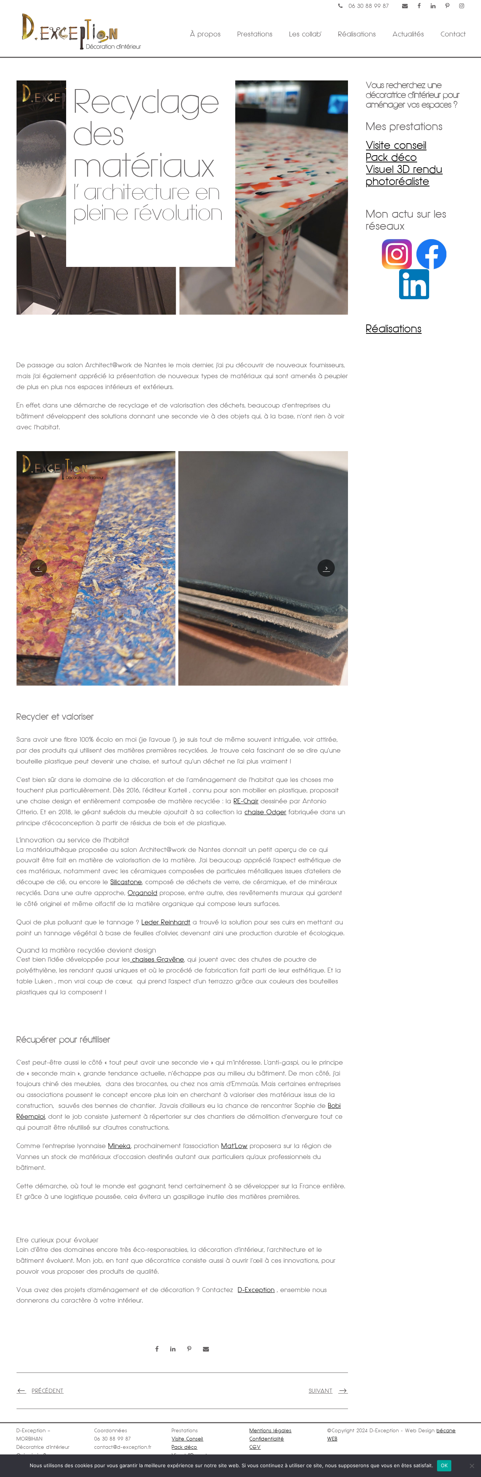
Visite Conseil (187, 1439)
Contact (453, 34)
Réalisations (357, 34)
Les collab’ (305, 34)
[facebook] (419, 6)
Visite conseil (396, 145)
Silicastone (126, 882)
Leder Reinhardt (166, 922)
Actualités (408, 34)
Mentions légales (271, 1430)
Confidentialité (267, 1439)
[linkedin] (433, 6)
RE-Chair (246, 801)
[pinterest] (447, 6)
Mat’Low (234, 1146)
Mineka (119, 1146)
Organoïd (142, 893)
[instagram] (461, 6)
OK (444, 1465)
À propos (205, 34)
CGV (255, 1447)
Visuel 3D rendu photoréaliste (404, 175)
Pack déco (391, 157)
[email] (405, 6)
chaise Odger (265, 812)
